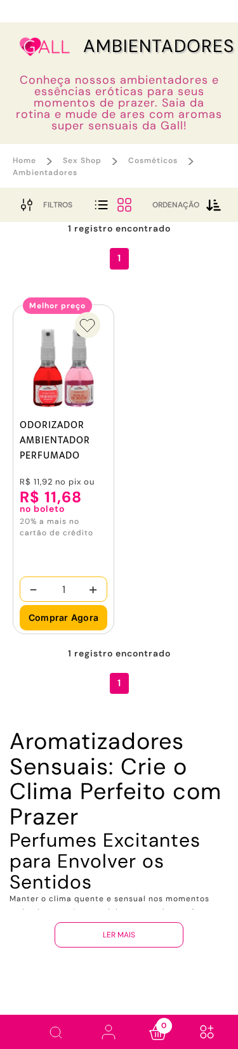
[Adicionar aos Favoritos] (87, 325)
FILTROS (57, 205)
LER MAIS (119, 935)
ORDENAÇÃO (175, 205)
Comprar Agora (64, 617)
